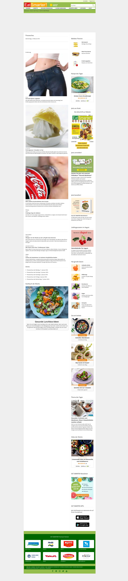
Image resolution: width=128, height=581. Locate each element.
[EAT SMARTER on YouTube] (66, 571)
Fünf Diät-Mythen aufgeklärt (33, 98)
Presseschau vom (37, 270)
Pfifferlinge (84, 274)
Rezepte (35, 8)
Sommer (28, 8)
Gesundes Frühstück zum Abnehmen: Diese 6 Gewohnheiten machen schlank (82, 420)
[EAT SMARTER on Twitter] (63, 571)
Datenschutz (56, 567)
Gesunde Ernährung (47, 8)
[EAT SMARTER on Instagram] (59, 571)
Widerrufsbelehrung (77, 567)
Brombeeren (85, 284)
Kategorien (48, 568)
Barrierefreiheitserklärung (32, 568)
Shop (90, 8)
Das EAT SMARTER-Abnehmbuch (79, 215)
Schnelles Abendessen (82, 338)
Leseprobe (73, 141)
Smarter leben (73, 8)
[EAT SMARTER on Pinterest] (56, 571)
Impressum (50, 567)
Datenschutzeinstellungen (66, 567)
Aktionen (83, 8)
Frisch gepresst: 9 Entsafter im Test (34, 150)
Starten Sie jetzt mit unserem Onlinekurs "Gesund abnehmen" (81, 174)
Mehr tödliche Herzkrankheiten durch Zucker (37, 201)
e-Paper (91, 141)
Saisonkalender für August (79, 248)
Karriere (33, 567)
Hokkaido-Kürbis (86, 265)
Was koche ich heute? (82, 363)
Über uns (28, 567)
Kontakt (42, 567)
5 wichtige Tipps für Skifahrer (33, 213)
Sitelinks (38, 567)
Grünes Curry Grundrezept (82, 96)
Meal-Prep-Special (86, 51)
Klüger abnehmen (61, 8)
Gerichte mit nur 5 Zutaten (82, 388)
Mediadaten (42, 568)
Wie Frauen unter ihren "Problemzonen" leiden (37, 247)
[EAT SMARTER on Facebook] (52, 571)
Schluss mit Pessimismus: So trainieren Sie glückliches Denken (41, 257)
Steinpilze (84, 303)
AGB (46, 567)
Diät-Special (85, 42)
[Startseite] (35, 5)
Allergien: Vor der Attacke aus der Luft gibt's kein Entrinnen (41, 237)
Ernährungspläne (86, 61)
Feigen (83, 293)
